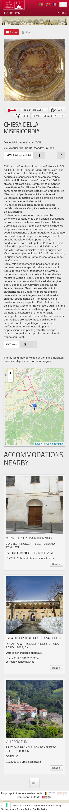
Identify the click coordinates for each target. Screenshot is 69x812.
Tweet (24, 116)
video (27, 32)
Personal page (12, 13)
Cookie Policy (40, 809)
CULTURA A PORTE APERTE (31, 110)
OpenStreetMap (54, 443)
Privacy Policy (23, 809)
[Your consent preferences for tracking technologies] (6, 805)
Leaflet (38, 443)
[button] (34, 407)
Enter (60, 13)
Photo (13, 32)
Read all (56, 564)
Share (59, 110)
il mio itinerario (44, 116)
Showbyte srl (8, 809)
